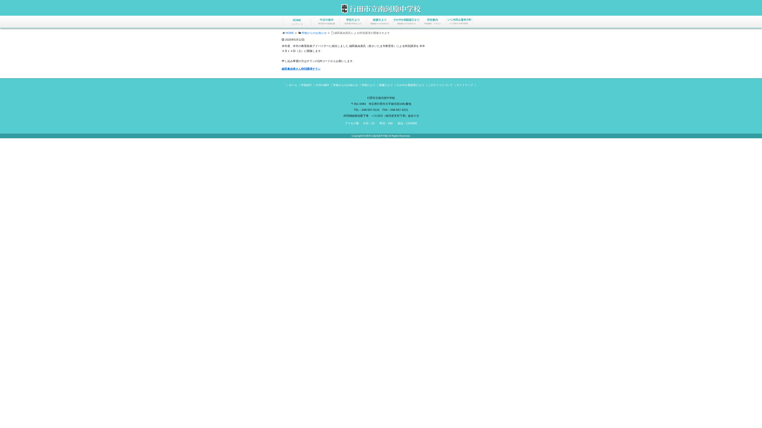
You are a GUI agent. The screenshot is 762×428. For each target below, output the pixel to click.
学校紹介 (306, 85)
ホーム (293, 85)
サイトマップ (464, 85)
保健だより (386, 85)
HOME (290, 32)
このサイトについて (440, 85)
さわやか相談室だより (410, 85)
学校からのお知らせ (314, 32)
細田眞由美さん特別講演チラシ (301, 68)
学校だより (368, 85)
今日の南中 (322, 85)
